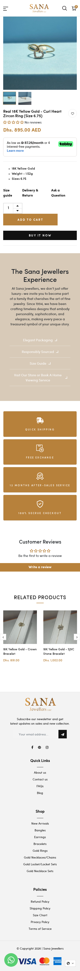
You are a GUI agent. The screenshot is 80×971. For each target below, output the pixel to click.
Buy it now (40, 235)
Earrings (40, 837)
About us (40, 772)
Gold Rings (40, 851)
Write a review (40, 567)
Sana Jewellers (53, 948)
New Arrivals (40, 823)
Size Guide (38, 363)
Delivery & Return (30, 193)
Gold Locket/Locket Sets (40, 864)
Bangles (40, 830)
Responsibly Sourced (38, 351)
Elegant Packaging (38, 340)
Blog (40, 793)
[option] (40, 53)
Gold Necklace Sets (40, 871)
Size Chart (40, 915)
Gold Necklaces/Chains (40, 857)
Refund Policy (40, 901)
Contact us (40, 779)
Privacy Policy (40, 922)
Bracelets (40, 844)
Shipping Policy (40, 908)
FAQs (40, 786)
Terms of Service (40, 929)
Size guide (7, 193)
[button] (13, 122)
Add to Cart (30, 219)
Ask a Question (58, 193)
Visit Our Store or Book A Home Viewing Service (38, 377)
